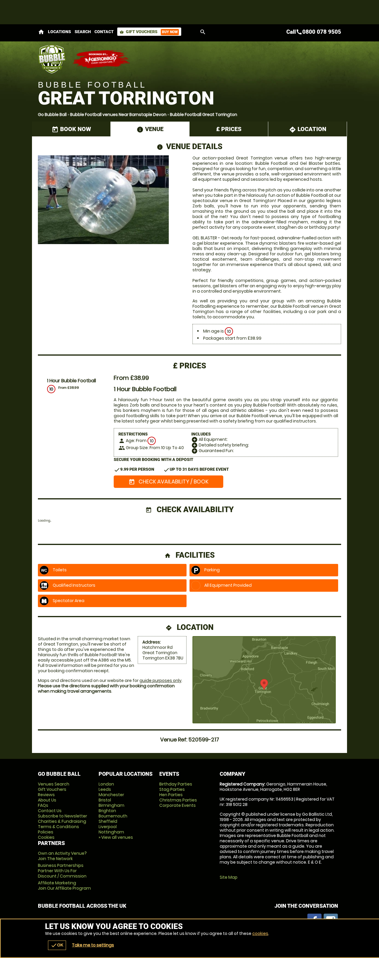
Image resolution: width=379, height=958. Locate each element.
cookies (260, 933)
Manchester (111, 795)
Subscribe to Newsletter (62, 816)
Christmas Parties (178, 800)
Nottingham (111, 832)
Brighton (107, 811)
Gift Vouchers (149, 31)
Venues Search (53, 784)
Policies (45, 832)
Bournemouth (113, 816)
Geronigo (101, 59)
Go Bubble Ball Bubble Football (52, 59)
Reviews (46, 795)
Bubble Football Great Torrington (203, 114)
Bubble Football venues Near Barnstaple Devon (118, 114)
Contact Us (50, 811)
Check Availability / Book (168, 481)
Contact (104, 31)
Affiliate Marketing (64, 885)
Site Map (228, 877)
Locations (59, 31)
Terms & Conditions (58, 827)
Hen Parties (171, 795)
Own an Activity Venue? (62, 856)
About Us (47, 800)
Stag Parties (172, 789)
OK (57, 945)
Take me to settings (93, 945)
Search (83, 31)
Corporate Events (177, 805)
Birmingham (111, 805)
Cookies (46, 837)
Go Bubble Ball (52, 114)
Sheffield (108, 821)
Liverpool (108, 827)
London (106, 784)
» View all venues (116, 837)
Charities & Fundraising (62, 821)
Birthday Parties (175, 784)
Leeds (105, 789)
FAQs (43, 805)
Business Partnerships (62, 870)
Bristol (105, 800)
